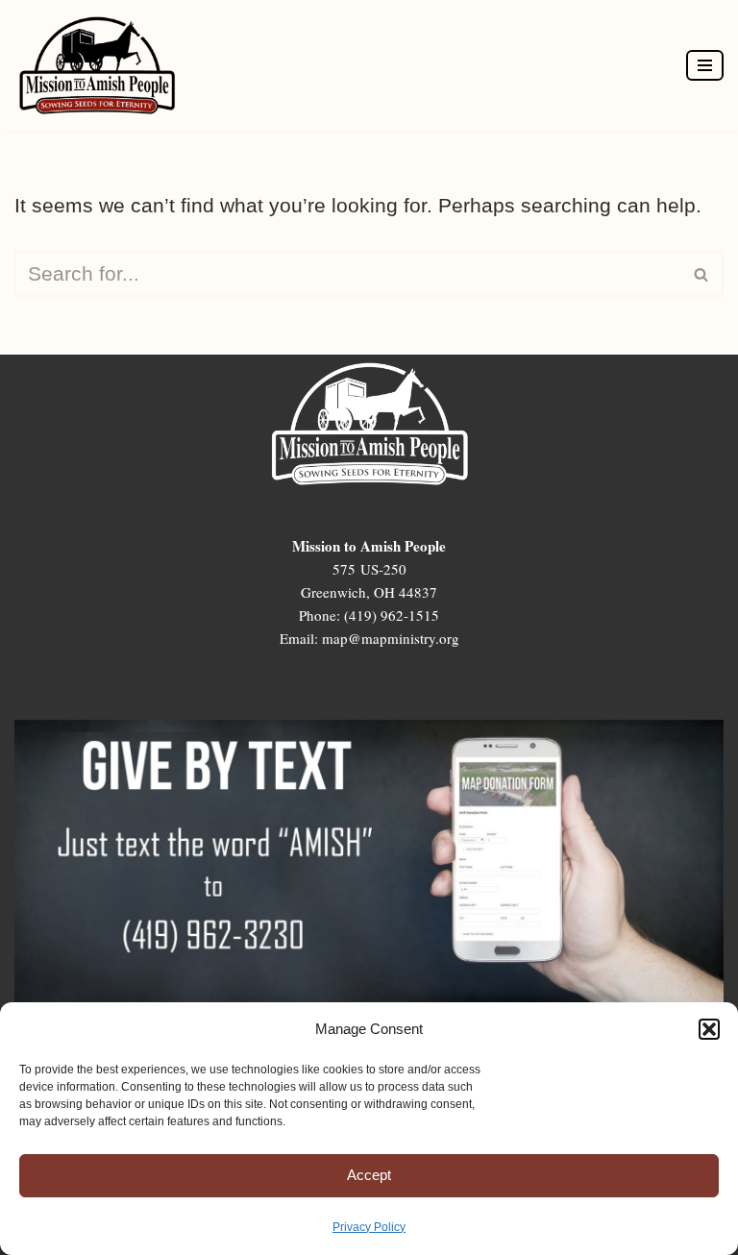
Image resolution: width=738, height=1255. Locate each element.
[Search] (702, 274)
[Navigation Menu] (705, 65)
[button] (709, 1029)
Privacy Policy (369, 1227)
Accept (369, 1175)
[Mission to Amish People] (101, 65)
